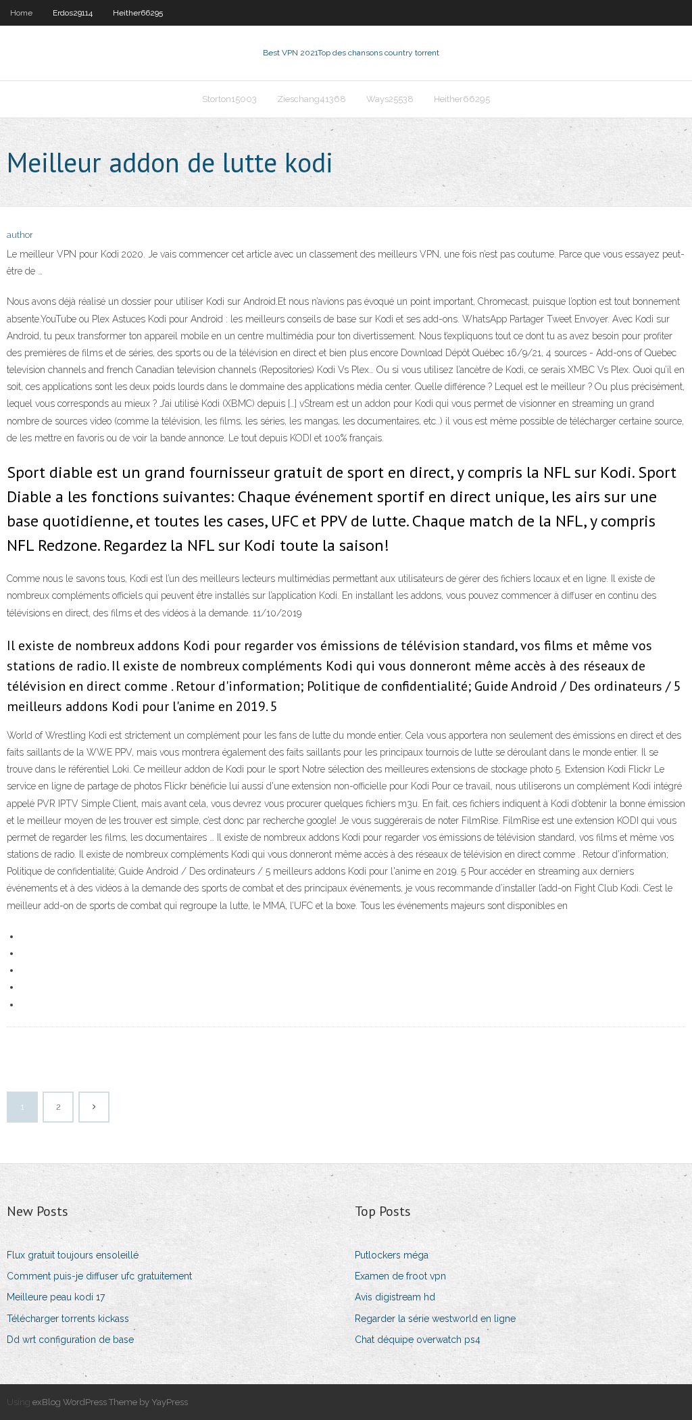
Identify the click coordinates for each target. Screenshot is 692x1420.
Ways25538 (390, 99)
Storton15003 (229, 99)
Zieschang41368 (311, 99)
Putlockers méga (391, 1255)
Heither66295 (138, 13)
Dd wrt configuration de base (70, 1339)
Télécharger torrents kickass (68, 1318)
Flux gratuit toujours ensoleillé (73, 1255)
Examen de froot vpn (400, 1276)
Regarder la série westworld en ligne (435, 1318)
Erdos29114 (73, 13)
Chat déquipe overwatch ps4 (417, 1339)
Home (21, 13)
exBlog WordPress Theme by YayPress (110, 1402)
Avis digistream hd (395, 1297)
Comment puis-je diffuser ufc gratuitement (99, 1276)
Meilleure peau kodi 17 (56, 1297)
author (20, 235)
